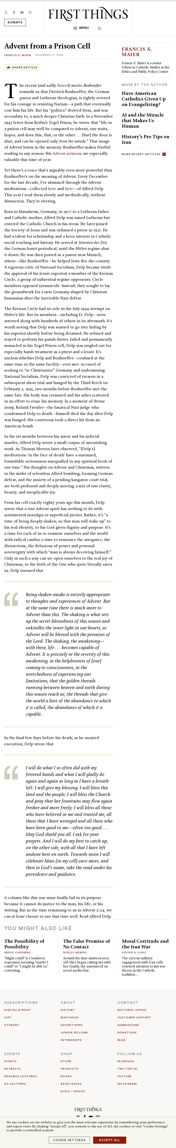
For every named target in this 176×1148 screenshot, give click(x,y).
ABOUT (68, 1002)
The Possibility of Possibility (24, 944)
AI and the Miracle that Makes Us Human (143, 120)
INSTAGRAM (127, 1084)
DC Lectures (15, 1084)
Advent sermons (67, 153)
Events (10, 1061)
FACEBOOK (125, 1061)
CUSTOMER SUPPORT (134, 1017)
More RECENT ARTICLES (141, 154)
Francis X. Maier (17, 55)
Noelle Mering (75, 952)
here (52, 188)
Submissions (128, 1025)
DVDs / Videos (73, 1091)
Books (66, 1076)
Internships (71, 1040)
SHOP (66, 1054)
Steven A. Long (134, 952)
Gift (8, 1017)
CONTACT (127, 1002)
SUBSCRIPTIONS (21, 1002)
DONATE (15, 22)
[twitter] (6, 12)
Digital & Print (17, 1010)
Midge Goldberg (17, 952)
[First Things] (88, 14)
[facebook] (13, 12)
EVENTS (12, 1054)
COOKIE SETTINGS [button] (69, 1140)
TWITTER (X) (127, 1069)
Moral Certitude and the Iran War (145, 944)
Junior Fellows (74, 1032)
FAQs (121, 1040)
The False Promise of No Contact (86, 944)
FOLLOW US (129, 1054)
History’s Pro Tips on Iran (145, 139)
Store (66, 1061)
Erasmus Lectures (20, 1076)
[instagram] (30, 12)
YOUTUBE (124, 1076)
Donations (127, 1032)
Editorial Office (132, 1010)
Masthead (70, 1017)
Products (69, 1069)
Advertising (72, 1025)
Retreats (12, 1069)
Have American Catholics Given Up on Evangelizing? (144, 98)
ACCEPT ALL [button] (109, 1140)
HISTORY (68, 1010)
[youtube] (22, 12)
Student (12, 1025)
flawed (63, 85)
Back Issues (71, 1084)
